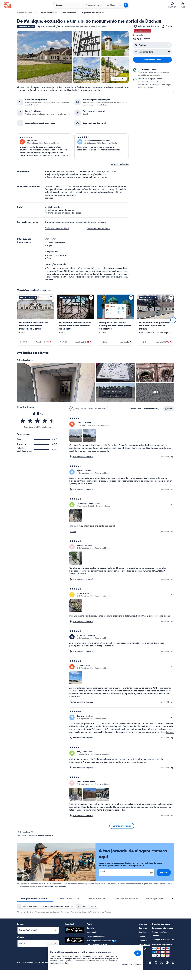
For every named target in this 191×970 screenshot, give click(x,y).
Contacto (90, 928)
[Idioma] (172, 4)
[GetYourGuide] (7, 5)
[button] (48, 26)
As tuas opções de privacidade (99, 940)
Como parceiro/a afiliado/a (163, 939)
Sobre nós (143, 928)
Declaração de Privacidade (55, 886)
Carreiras (142, 932)
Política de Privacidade (95, 936)
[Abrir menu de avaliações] (171, 424)
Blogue (142, 936)
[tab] (35, 898)
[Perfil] (183, 4)
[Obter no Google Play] (74, 930)
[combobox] (152, 408)
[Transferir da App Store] (74, 940)
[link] (35, 320)
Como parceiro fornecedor (162, 928)
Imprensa (143, 940)
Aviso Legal (91, 932)
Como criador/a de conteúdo (159, 933)
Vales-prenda (144, 945)
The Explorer (144, 949)
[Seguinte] (173, 320)
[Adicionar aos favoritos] (51, 297)
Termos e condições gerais (97, 945)
